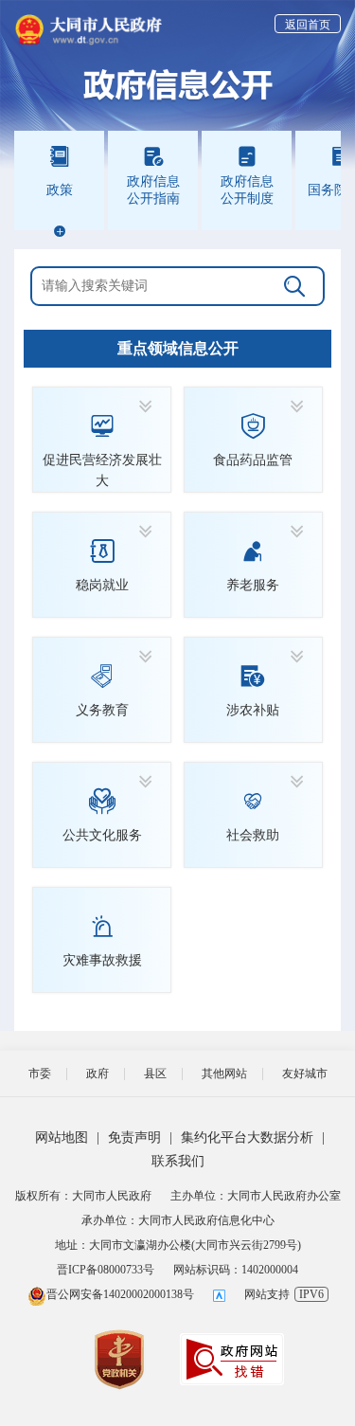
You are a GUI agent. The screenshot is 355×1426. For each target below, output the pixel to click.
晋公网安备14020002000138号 (120, 1294)
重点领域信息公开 (178, 348)
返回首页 (307, 24)
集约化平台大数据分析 (247, 1137)
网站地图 (61, 1137)
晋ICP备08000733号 (105, 1269)
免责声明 (134, 1137)
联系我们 (177, 1161)
